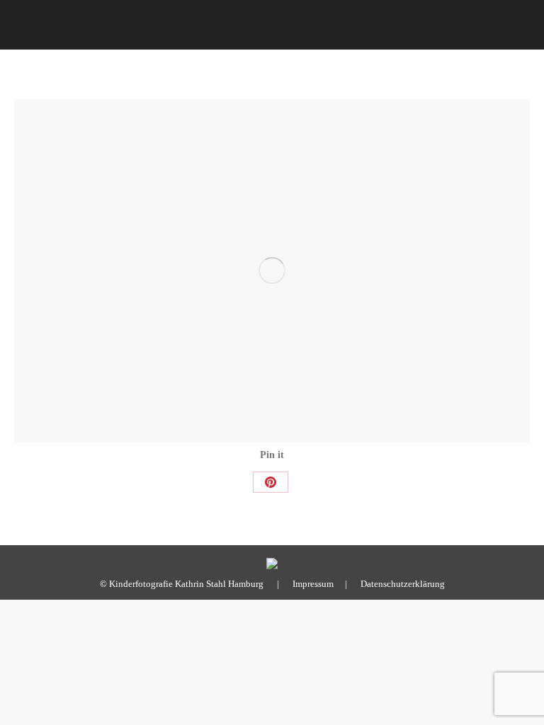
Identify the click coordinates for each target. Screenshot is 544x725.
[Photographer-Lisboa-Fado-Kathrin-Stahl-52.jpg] (272, 271)
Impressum (313, 583)
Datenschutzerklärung (403, 583)
